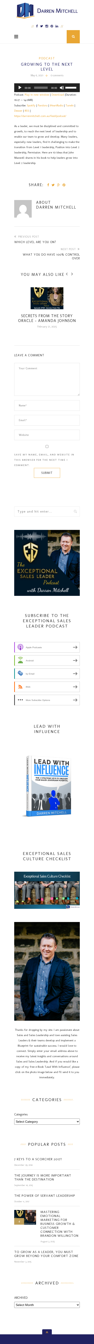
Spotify (31, 105)
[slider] (71, 87)
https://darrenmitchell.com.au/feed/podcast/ (40, 116)
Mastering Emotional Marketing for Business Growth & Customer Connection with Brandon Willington (59, 1224)
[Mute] (62, 87)
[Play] (20, 87)
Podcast (47, 58)
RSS (27, 110)
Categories (21, 1114)
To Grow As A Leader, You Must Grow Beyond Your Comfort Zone (46, 1254)
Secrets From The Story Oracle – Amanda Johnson (47, 318)
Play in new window (37, 94)
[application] (47, 87)
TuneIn (70, 105)
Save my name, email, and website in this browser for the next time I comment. (44, 460)
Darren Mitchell (56, 207)
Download (58, 94)
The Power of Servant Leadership (44, 1196)
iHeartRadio (56, 105)
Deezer (18, 110)
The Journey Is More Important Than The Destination (42, 1177)
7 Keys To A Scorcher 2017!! (38, 1159)
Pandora (42, 105)
